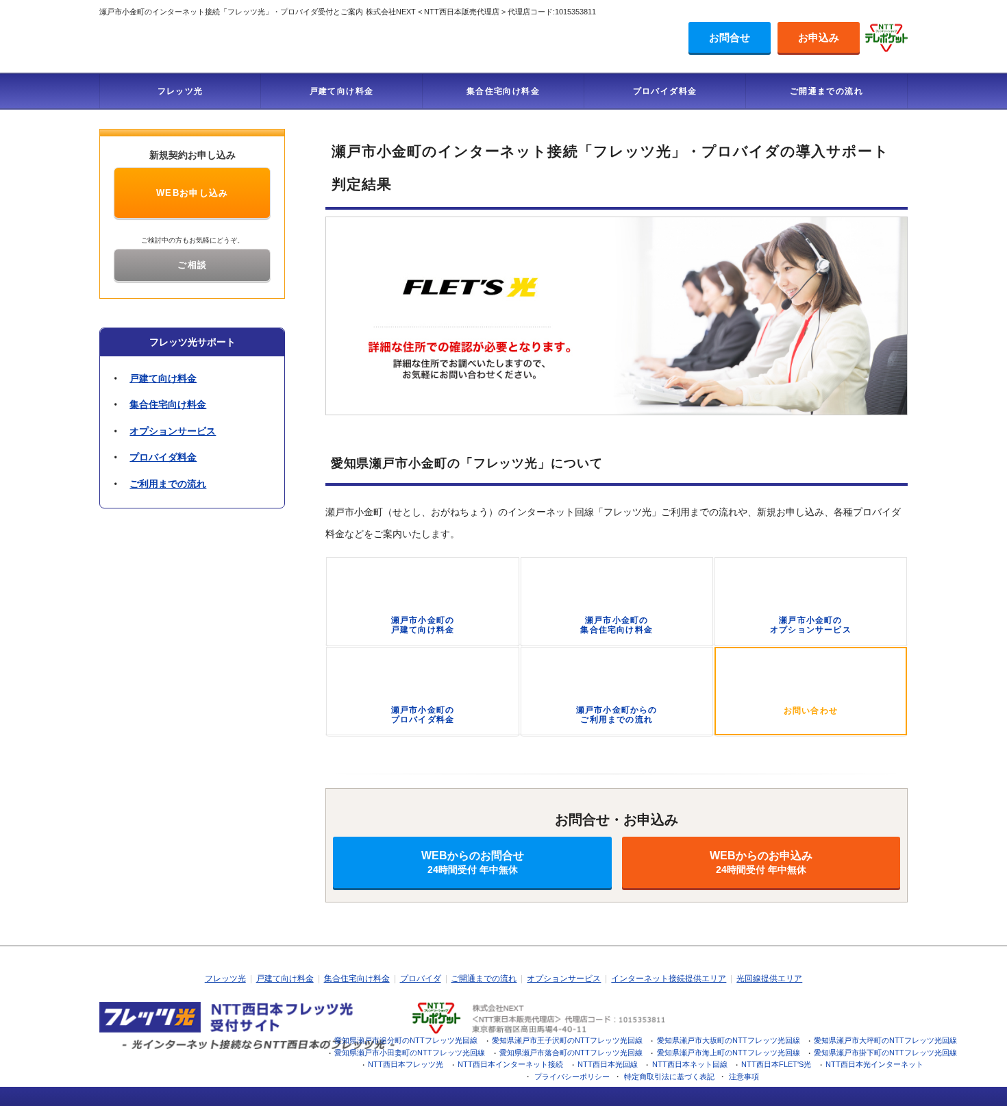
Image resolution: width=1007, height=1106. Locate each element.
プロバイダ (420, 978)
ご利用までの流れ (167, 483)
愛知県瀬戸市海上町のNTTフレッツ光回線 (728, 1052)
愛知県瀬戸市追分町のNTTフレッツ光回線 (405, 1040)
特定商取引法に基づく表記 (669, 1076)
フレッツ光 (180, 91)
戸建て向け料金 (342, 91)
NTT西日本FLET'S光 (776, 1064)
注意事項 (744, 1076)
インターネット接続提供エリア (668, 978)
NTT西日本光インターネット (874, 1064)
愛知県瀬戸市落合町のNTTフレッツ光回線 (571, 1052)
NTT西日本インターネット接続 (510, 1064)
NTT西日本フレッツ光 (405, 1064)
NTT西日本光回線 (607, 1064)
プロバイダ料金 (665, 91)
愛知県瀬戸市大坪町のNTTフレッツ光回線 (885, 1040)
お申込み (818, 37)
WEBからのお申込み (761, 862)
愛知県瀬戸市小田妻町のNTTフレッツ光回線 (409, 1052)
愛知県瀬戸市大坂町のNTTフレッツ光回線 (728, 1040)
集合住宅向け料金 (503, 91)
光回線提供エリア (769, 978)
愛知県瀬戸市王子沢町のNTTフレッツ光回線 (567, 1040)
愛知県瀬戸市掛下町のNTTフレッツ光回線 (885, 1052)
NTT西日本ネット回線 (690, 1064)
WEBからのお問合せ (472, 862)
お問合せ (729, 37)
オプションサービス (172, 431)
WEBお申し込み (192, 193)
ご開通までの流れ (826, 91)
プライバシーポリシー (572, 1076)
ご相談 (192, 265)
